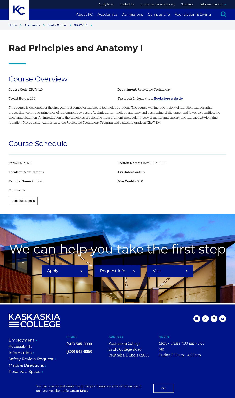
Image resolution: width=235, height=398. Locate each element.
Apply (52, 270)
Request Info (112, 270)
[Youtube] (222, 319)
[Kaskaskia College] (34, 320)
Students (187, 4)
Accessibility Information (20, 349)
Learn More (79, 391)
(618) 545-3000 (79, 343)
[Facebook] (196, 319)
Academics (107, 14)
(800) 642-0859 (79, 351)
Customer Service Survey (158, 4)
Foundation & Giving (193, 14)
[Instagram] (214, 319)
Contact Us (127, 4)
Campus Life (159, 14)
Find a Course (57, 25)
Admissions (132, 14)
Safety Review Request (31, 358)
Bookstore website (168, 98)
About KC (84, 14)
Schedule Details (23, 201)
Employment (21, 340)
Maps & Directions (26, 365)
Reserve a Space (24, 371)
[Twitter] (205, 319)
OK (163, 388)
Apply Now (106, 4)
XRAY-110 (81, 25)
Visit (157, 270)
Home (13, 25)
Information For (211, 4)
